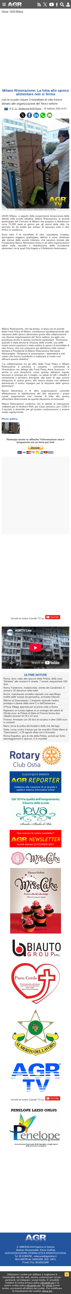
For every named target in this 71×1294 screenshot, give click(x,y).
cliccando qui (47, 1282)
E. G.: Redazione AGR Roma (26, 108)
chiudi (48, 1285)
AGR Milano (16, 11)
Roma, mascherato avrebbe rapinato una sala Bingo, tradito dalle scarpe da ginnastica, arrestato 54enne (32, 695)
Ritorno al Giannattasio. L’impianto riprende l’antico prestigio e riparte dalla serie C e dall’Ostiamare (31, 702)
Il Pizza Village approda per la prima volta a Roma (30, 706)
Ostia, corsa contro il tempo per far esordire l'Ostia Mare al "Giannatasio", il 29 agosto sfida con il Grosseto (35, 731)
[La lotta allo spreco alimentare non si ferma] (11, 428)
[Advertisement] (35, 49)
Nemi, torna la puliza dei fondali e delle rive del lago (31, 726)
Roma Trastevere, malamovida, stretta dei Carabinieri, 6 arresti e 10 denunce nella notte (34, 689)
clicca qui (47, 1291)
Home (5, 11)
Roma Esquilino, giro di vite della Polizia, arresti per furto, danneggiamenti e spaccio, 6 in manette (34, 737)
